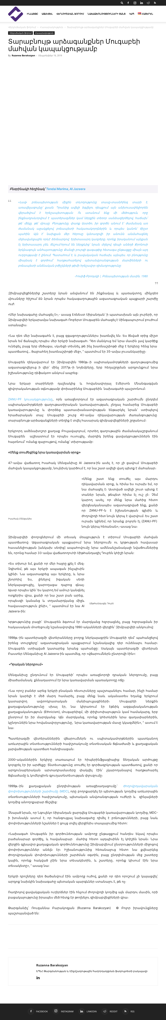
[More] (68, 940)
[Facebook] (128, 3)
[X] (31, 940)
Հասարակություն (51, 27)
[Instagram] (135, 3)
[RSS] (155, 3)
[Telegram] (49, 940)
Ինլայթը (32, 13)
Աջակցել (47, 13)
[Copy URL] (40, 940)
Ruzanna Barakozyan (23, 55)
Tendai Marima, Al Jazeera (65, 189)
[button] (122, 2)
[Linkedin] (141, 3)
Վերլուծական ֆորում (70, 13)
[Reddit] (148, 3)
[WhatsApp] (59, 940)
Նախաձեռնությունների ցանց (107, 13)
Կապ (131, 13)
